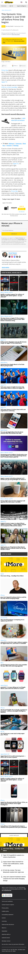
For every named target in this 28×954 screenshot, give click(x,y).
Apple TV (4, 82)
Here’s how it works (16, 34)
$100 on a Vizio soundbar (9, 87)
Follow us (16, 65)
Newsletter (23, 65)
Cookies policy (5, 911)
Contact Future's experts (8, 904)
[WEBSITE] (17, 257)
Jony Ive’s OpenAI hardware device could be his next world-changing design (14, 878)
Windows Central (6, 941)
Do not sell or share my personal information (13, 944)
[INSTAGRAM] (12, 257)
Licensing (4, 921)
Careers (4, 918)
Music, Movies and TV (6, 10)
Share (5, 65)
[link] (5, 121)
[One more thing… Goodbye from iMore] (14, 845)
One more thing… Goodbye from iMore (13, 849)
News (3, 26)
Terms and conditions (7, 901)
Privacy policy (5, 908)
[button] (26, 2)
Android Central (6, 937)
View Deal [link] (21, 209)
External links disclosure (8, 924)
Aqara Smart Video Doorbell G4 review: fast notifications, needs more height (13, 863)
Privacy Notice (21, 239)
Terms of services (19, 238)
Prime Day (4, 70)
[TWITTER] (10, 257)
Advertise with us (6, 934)
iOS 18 (11, 6)
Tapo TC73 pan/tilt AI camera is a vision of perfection (13, 856)
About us (4, 927)
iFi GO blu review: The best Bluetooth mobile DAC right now (13, 871)
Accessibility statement (7, 914)
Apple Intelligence (21, 6)
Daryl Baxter (11, 26)
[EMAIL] (20, 257)
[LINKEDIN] (15, 257)
